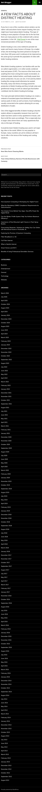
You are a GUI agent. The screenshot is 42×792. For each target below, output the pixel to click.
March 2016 (5, 625)
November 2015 (6, 640)
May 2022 (4, 374)
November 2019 (6, 481)
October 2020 (5, 444)
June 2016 (4, 614)
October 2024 (5, 304)
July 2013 (4, 739)
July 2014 (4, 699)
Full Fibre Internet (7, 240)
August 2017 (5, 570)
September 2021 (6, 404)
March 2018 (5, 548)
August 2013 (5, 736)
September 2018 (6, 525)
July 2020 (4, 455)
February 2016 (6, 629)
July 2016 (4, 610)
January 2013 (5, 762)
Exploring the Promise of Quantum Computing (16, 233)
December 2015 (6, 636)
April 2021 (4, 422)
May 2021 (4, 418)
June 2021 (4, 415)
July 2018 (4, 533)
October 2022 (5, 356)
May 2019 (4, 500)
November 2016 (6, 596)
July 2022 (4, 367)
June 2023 (4, 330)
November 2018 (6, 518)
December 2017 (6, 555)
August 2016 (5, 607)
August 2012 (5, 780)
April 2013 (4, 751)
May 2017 (4, 577)
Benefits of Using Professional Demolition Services (17, 251)
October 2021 (5, 400)
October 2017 (5, 562)
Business (4, 265)
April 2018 (4, 544)
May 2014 (4, 706)
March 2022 (5, 382)
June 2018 (4, 536)
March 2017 (5, 584)
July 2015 (4, 655)
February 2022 (6, 385)
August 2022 (5, 363)
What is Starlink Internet (8, 244)
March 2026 (5, 293)
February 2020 (6, 474)
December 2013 (6, 725)
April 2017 (4, 581)
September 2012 (6, 776)
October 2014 (5, 688)
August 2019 (5, 492)
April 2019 (4, 503)
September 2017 (6, 566)
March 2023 (5, 337)
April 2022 (4, 378)
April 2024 (4, 311)
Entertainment (5, 268)
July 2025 (4, 297)
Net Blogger (6, 2)
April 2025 (4, 300)
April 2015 (4, 666)
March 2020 (5, 470)
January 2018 (5, 551)
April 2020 (4, 466)
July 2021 (4, 411)
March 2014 (5, 714)
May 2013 (4, 747)
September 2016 (6, 603)
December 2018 (6, 514)
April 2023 (4, 334)
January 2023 (5, 345)
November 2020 (6, 441)
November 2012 (6, 769)
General (4, 10)
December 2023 (6, 319)
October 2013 (5, 732)
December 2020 (6, 437)
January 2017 (5, 592)
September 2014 (6, 691)
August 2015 (5, 651)
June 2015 (4, 658)
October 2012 (5, 773)
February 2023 (6, 341)
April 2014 (4, 710)
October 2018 (5, 522)
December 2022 (6, 348)
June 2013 (4, 743)
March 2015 (5, 669)
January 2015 (5, 677)
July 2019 (4, 496)
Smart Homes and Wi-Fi (9, 248)
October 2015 (5, 644)
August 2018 (5, 529)
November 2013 (6, 728)
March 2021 (5, 426)
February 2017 (6, 588)
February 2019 (6, 507)
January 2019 (5, 511)
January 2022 (5, 389)
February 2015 (6, 673)
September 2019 (6, 489)
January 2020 (5, 477)
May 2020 (4, 463)
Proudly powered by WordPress (10, 789)
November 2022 (6, 352)
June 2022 (4, 370)
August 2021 (5, 407)
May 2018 (4, 540)
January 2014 (5, 721)
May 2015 (4, 662)
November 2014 (6, 684)
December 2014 (6, 680)
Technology (4, 276)
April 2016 (4, 621)
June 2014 (4, 703)
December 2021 (6, 393)
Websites (4, 280)
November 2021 (6, 396)
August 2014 (5, 695)
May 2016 (4, 618)
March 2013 (5, 754)
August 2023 (5, 326)
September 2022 (6, 359)
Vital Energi (21, 39)
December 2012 (6, 765)
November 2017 (6, 559)
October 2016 (5, 599)
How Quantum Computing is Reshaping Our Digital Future (19, 202)
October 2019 (5, 485)
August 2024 (5, 308)
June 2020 (4, 459)
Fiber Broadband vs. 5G (9, 237)
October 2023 (5, 322)
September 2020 (6, 448)
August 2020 (5, 452)
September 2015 (6, 647)
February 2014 (6, 717)
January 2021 (5, 433)
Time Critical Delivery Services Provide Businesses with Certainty (20, 159)
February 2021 (6, 429)
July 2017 (4, 573)
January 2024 (5, 315)
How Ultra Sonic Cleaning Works (12, 150)
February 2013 (6, 758)
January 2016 (5, 632)
